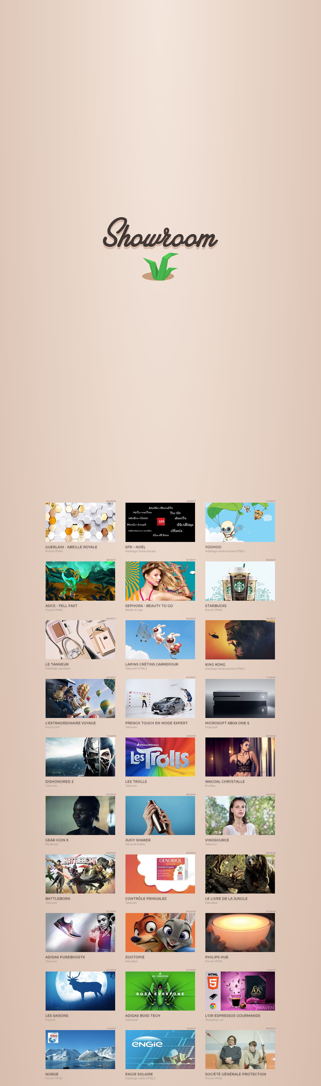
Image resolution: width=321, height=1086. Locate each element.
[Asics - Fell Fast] (80, 581)
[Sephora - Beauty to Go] (160, 581)
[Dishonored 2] (80, 757)
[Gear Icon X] (80, 816)
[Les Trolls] (160, 757)
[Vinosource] (240, 816)
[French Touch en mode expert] (160, 699)
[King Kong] (240, 640)
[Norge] (80, 1050)
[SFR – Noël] (160, 522)
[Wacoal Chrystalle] (240, 757)
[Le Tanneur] (80, 640)
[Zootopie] (160, 933)
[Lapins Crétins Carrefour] (160, 640)
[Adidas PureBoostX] (80, 933)
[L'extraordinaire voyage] (80, 699)
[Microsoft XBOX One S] (240, 699)
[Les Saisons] (80, 991)
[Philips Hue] (240, 933)
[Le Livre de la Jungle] (240, 874)
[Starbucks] (240, 581)
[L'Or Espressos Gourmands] (240, 991)
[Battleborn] (80, 874)
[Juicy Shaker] (160, 816)
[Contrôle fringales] (160, 874)
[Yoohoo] (240, 522)
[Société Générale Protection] (240, 1050)
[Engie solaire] (160, 1050)
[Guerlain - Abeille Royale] (80, 522)
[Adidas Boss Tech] (160, 991)
